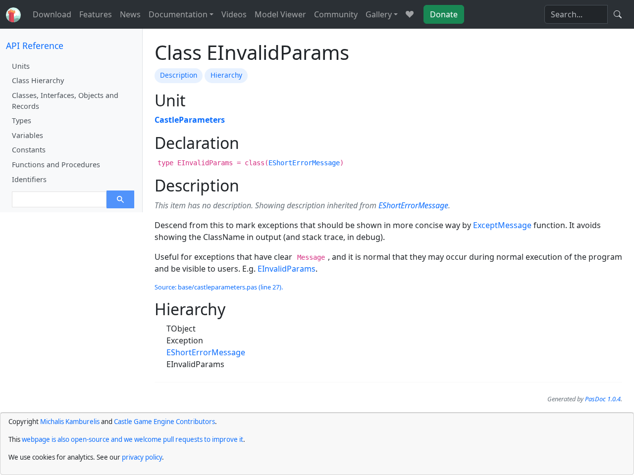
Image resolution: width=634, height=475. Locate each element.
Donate (444, 14)
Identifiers (29, 179)
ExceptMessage (502, 225)
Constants (29, 149)
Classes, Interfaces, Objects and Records (65, 101)
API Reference (34, 45)
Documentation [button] (178, 14)
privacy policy (142, 457)
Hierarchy (226, 75)
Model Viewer (280, 14)
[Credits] (410, 14)
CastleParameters (190, 119)
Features (95, 14)
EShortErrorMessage (304, 163)
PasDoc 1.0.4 (603, 398)
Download (52, 14)
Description (178, 75)
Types (21, 120)
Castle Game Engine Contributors (164, 421)
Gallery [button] (379, 14)
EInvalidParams (287, 268)
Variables (27, 135)
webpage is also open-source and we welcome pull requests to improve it (132, 439)
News (130, 14)
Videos (234, 14)
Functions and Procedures (56, 164)
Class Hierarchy (38, 80)
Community (336, 14)
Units (21, 66)
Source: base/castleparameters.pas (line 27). (219, 287)
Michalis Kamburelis (70, 421)
